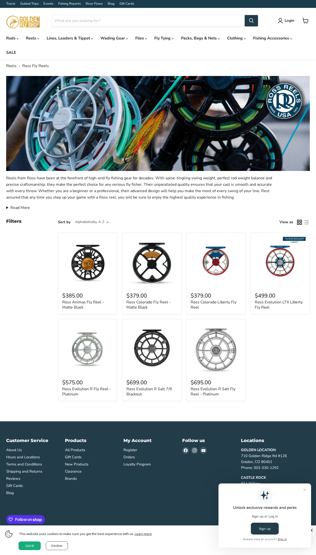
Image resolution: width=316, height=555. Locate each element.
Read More (20, 207)
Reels (31, 38)
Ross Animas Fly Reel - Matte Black (83, 304)
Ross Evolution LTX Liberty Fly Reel (279, 304)
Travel (10, 4)
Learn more (143, 534)
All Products (75, 449)
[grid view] (299, 222)
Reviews (13, 478)
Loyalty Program (137, 464)
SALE (11, 52)
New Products (76, 464)
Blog (111, 4)
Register (130, 449)
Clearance (73, 471)
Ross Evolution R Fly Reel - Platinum (86, 391)
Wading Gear (113, 38)
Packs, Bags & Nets (199, 38)
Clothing (235, 38)
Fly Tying (163, 38)
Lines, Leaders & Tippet (69, 38)
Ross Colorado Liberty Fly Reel (214, 304)
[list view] (306, 222)
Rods (11, 38)
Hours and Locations (23, 457)
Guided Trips (29, 4)
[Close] (311, 530)
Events (48, 4)
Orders (129, 457)
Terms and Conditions (24, 464)
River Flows (94, 4)
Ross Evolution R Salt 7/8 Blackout (149, 391)
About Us (14, 449)
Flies (140, 38)
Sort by (64, 222)
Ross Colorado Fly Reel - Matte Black (148, 304)
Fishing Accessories (271, 38)
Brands (71, 478)
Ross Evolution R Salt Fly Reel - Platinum (213, 391)
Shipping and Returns (24, 471)
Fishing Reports (69, 4)
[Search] (251, 20)
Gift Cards (126, 4)
